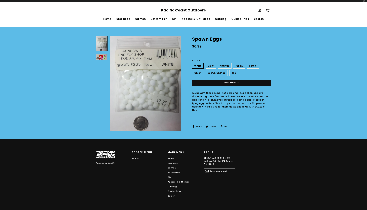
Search (259, 19)
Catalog (220, 19)
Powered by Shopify (105, 163)
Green (198, 72)
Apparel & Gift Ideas (196, 19)
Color (196, 60)
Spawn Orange (217, 72)
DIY (174, 19)
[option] (145, 83)
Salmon (140, 19)
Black (211, 65)
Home (107, 19)
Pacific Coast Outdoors (183, 10)
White (198, 65)
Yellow (239, 65)
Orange (224, 65)
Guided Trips (240, 19)
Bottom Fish (159, 19)
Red (234, 72)
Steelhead (123, 19)
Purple (253, 65)
